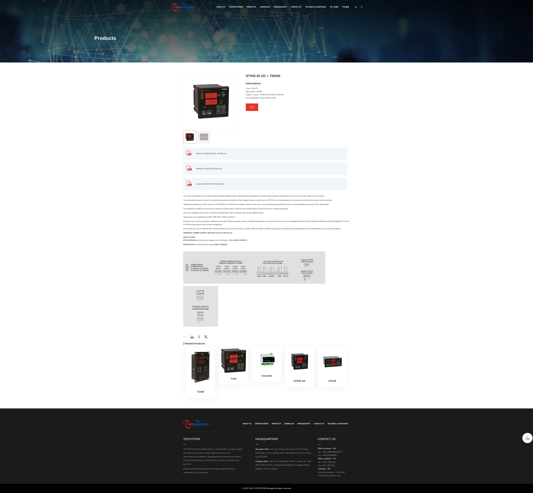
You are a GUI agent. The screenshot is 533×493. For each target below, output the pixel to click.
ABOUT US (220, 7)
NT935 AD (299, 381)
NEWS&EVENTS (280, 7)
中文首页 (345, 7)
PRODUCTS (251, 7)
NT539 (332, 381)
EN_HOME (334, 7)
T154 (233, 378)
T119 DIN (266, 376)
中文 (252, 107)
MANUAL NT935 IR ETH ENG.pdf (209, 169)
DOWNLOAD (265, 7)
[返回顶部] (527, 438)
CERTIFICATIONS (236, 7)
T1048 (200, 391)
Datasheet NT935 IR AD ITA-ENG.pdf (210, 184)
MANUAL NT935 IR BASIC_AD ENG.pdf (211, 154)
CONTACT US (296, 7)
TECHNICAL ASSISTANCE (315, 7)
